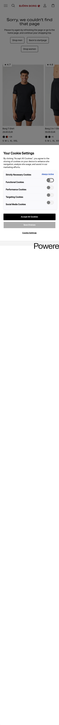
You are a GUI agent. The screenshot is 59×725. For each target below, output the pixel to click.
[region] (29, 435)
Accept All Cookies (29, 217)
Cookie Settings (29, 233)
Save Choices (30, 225)
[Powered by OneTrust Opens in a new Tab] (45, 244)
